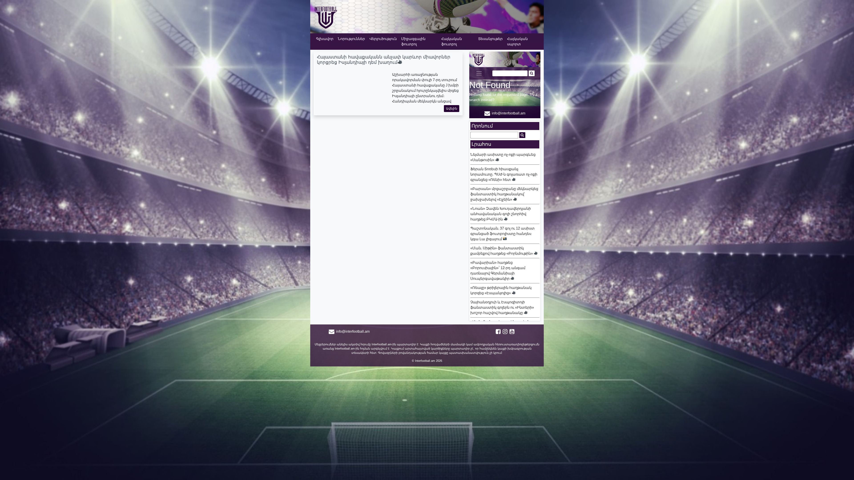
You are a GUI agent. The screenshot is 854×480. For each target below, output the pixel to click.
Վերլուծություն (383, 39)
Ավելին (451, 108)
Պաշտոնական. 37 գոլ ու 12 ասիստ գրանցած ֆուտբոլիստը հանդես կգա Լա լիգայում (502, 233)
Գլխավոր (324, 39)
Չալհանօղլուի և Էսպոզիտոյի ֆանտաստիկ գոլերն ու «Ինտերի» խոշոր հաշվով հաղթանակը (502, 307)
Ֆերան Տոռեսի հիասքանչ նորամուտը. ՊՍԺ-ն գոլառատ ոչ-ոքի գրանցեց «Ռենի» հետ (503, 174)
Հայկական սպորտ (517, 41)
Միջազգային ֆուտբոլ (413, 41)
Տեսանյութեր (490, 39)
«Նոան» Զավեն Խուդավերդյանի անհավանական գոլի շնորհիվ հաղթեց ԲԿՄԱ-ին (500, 214)
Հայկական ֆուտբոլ (451, 41)
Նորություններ (351, 39)
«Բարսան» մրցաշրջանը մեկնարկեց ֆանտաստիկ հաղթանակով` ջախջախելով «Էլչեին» (504, 194)
